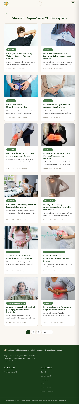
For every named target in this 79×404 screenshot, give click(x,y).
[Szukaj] (40, 3)
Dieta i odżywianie (47, 388)
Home (5, 13)
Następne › (47, 332)
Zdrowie (43, 372)
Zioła (42, 384)
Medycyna (44, 380)
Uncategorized (46, 376)
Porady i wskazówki (47, 392)
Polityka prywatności (10, 372)
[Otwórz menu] (73, 3)
